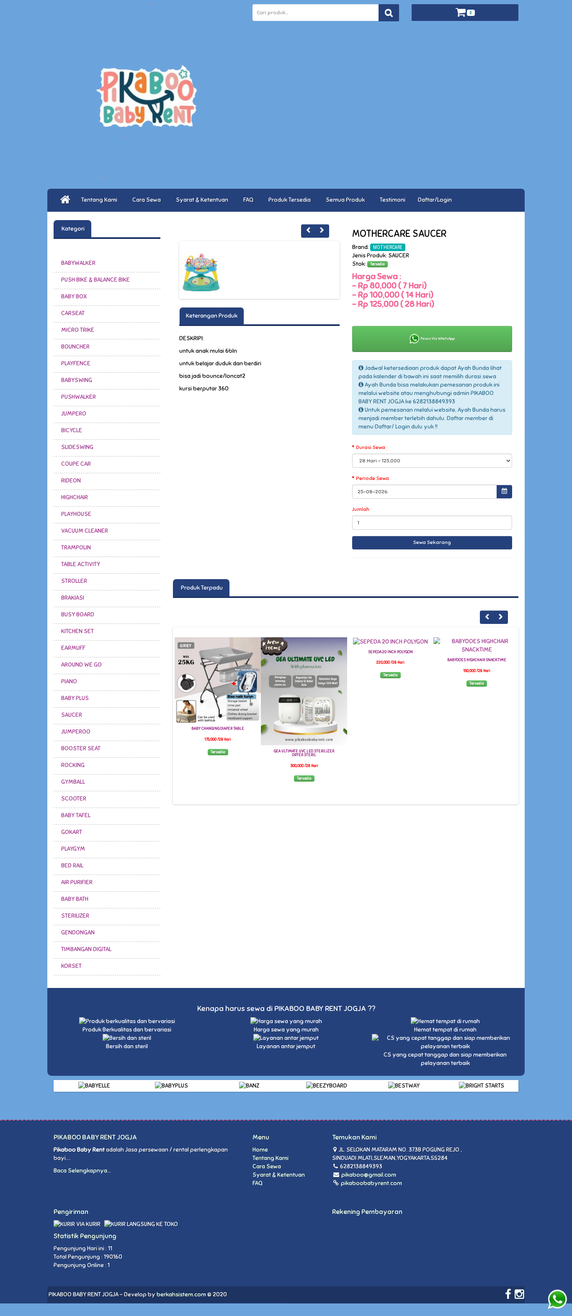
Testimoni (392, 199)
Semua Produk (346, 199)
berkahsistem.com (181, 1294)
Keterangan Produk (211, 315)
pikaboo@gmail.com (368, 1174)
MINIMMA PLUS (477, 651)
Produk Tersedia (290, 199)
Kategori (72, 228)
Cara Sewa (147, 199)
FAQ (249, 199)
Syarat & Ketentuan (203, 199)
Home (260, 1149)
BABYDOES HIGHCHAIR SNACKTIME (390, 659)
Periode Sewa (372, 478)
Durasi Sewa (370, 447)
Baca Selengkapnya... (82, 1170)
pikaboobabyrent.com (371, 1183)
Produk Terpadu (201, 587)
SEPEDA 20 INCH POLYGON (304, 651)
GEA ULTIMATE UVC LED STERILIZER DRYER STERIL (218, 753)
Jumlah (360, 509)
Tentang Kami (100, 199)
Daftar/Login (436, 199)
